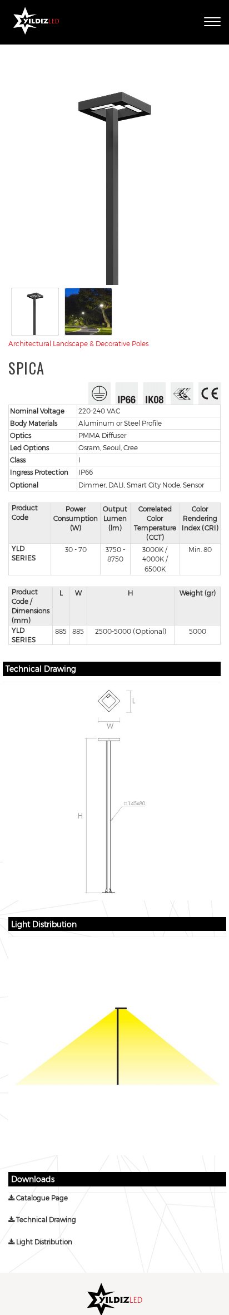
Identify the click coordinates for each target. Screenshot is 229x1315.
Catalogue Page (41, 1197)
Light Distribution (43, 1241)
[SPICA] (114, 178)
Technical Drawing (45, 1219)
